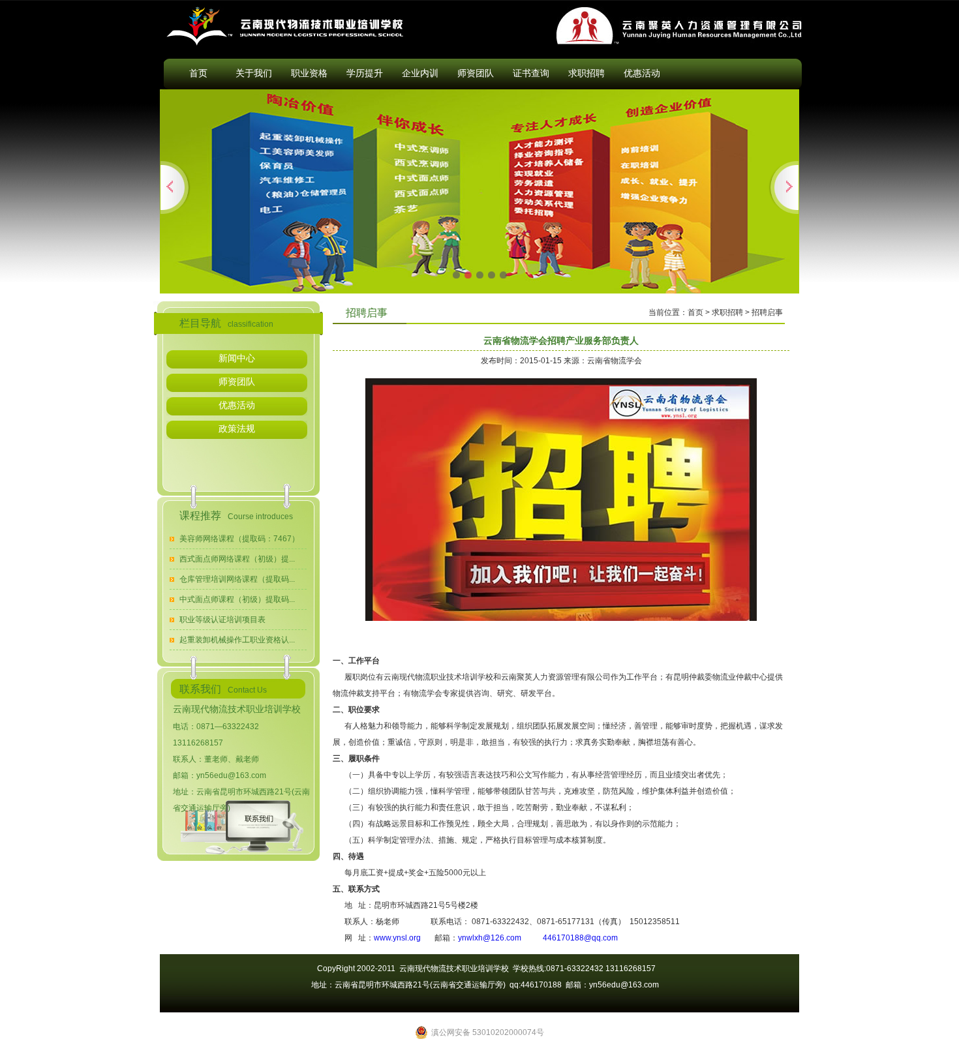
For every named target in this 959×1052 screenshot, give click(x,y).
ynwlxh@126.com (489, 937)
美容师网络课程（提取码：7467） (239, 538)
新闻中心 (237, 358)
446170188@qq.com (580, 937)
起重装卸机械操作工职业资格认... (237, 639)
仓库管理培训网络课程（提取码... (237, 579)
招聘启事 (767, 312)
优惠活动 (642, 73)
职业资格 (309, 73)
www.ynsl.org (397, 937)
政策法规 (237, 428)
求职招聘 (586, 73)
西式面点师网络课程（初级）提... (237, 559)
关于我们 (254, 73)
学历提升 (364, 73)
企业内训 (420, 73)
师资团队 (475, 73)
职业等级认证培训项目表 (222, 619)
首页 (198, 73)
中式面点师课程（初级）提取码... (237, 599)
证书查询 (531, 73)
